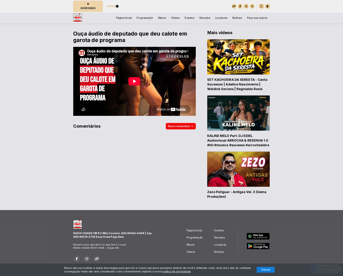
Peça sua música (257, 17)
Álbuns (162, 17)
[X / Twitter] (252, 6)
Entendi (265, 269)
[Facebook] (240, 6)
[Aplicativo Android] (267, 6)
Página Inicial (124, 17)
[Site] (234, 6)
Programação (145, 17)
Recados (205, 17)
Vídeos (175, 17)
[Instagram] (246, 6)
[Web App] (261, 6)
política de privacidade (177, 271)
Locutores (221, 17)
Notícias (237, 17)
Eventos (189, 17)
